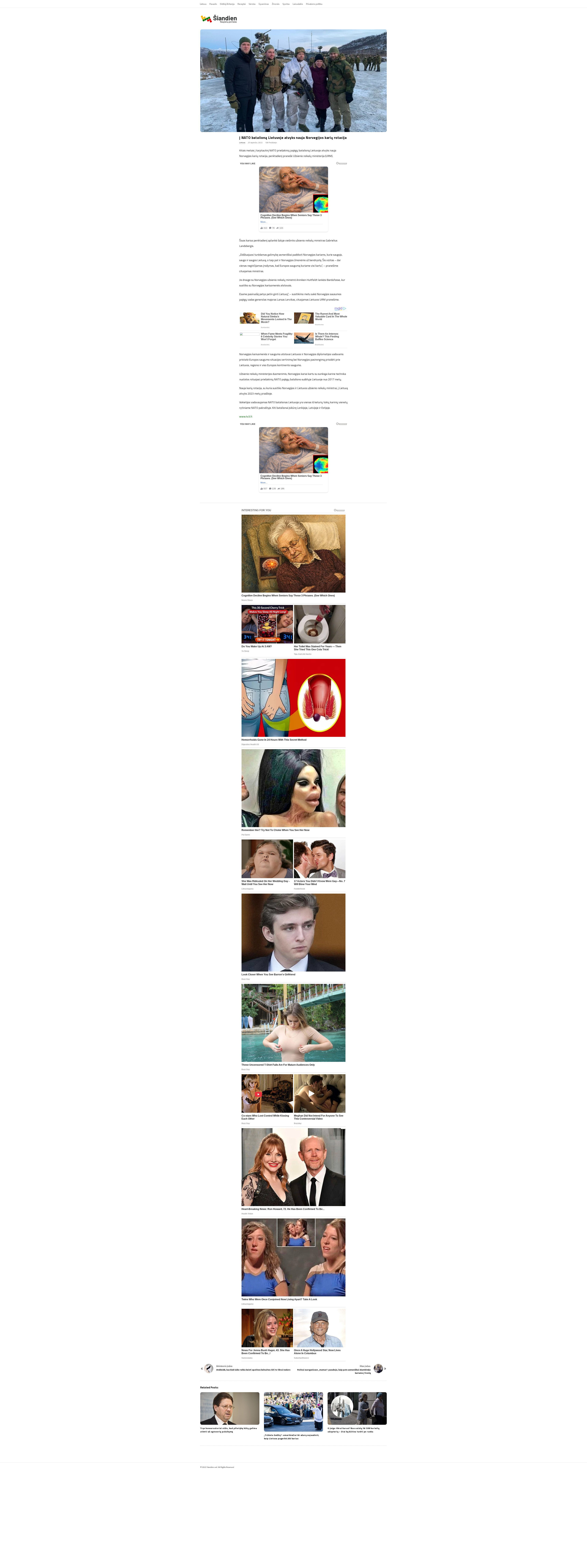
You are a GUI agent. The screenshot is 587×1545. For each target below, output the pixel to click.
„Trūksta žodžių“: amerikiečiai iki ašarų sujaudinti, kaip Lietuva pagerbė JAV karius (291, 1436)
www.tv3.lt (245, 416)
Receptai (242, 4)
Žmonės (275, 4)
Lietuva (203, 4)
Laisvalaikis (298, 4)
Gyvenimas (264, 4)
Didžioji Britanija (227, 4)
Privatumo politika (314, 4)
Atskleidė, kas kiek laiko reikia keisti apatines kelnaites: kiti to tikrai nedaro (253, 1369)
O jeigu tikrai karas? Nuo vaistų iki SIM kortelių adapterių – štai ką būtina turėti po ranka (353, 1430)
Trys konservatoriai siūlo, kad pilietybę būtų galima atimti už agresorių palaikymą (228, 1430)
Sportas (286, 4)
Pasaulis (213, 4)
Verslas (252, 4)
